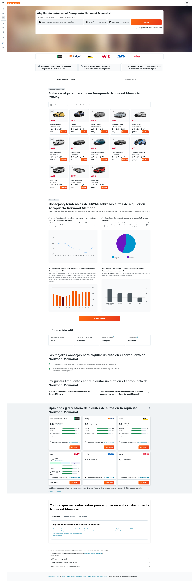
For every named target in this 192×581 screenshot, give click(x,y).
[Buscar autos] (3, 18)
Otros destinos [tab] (82, 516)
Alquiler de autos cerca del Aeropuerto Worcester (127, 530)
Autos (63, 576)
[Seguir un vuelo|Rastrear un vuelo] (3, 28)
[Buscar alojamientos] (3, 13)
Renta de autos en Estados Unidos (76, 576)
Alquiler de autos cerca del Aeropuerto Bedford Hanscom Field (67, 534)
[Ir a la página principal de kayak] (13, 3)
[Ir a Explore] (3, 23)
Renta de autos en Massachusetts (97, 576)
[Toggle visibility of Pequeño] (116, 257)
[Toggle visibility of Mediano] (130, 257)
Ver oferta (64, 132)
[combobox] (46, 17)
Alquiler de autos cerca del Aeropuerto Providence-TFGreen (96, 530)
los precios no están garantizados (93, 553)
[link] (99, 318)
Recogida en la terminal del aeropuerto (150, 28)
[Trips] (3, 37)
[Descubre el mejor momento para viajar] (3, 32)
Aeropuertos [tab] (56, 516)
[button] (3, 3)
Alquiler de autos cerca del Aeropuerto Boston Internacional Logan (67, 530)
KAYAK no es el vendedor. (59, 559)
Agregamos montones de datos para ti (63, 563)
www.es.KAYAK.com (53, 576)
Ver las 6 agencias (54, 492)
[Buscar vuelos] (3, 9)
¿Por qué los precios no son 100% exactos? (65, 566)
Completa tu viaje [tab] (69, 516)
